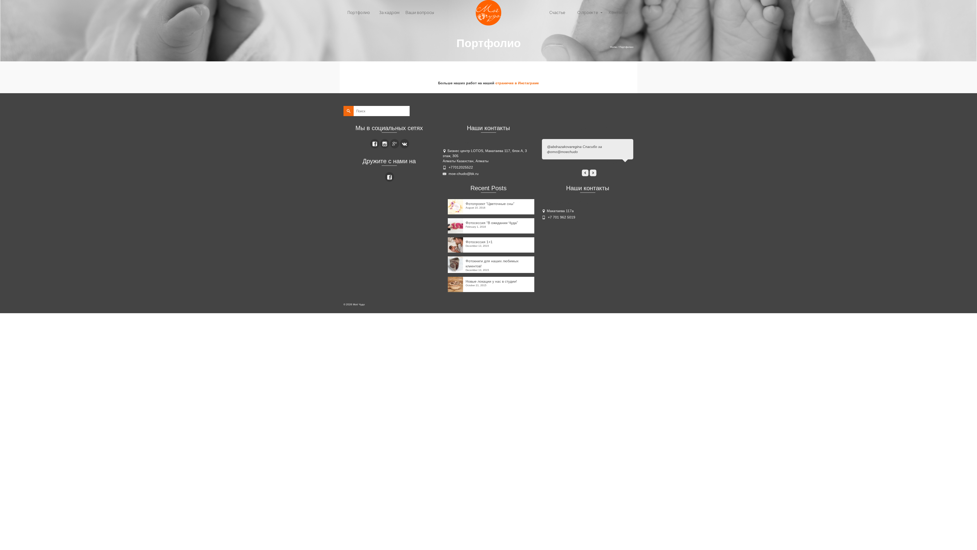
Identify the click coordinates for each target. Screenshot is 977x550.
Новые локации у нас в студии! (491, 281)
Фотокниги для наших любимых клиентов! (492, 263)
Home (613, 47)
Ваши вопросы (419, 12)
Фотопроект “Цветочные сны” (490, 204)
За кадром (389, 12)
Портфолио (358, 12)
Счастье (557, 12)
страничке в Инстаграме (517, 83)
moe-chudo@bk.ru (463, 174)
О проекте (587, 12)
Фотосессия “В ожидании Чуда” (492, 223)
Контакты (618, 12)
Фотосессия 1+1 (479, 242)
